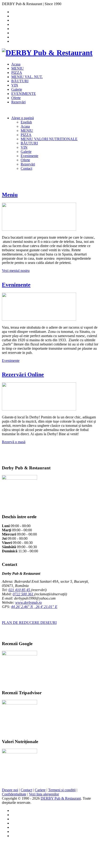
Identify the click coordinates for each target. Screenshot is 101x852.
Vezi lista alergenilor (44, 794)
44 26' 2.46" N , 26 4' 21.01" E (34, 607)
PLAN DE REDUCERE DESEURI (29, 623)
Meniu (10, 195)
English (26, 122)
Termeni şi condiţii (62, 790)
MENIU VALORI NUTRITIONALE (49, 139)
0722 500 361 (23, 594)
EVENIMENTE (23, 94)
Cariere (40, 790)
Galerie (16, 89)
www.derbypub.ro (28, 602)
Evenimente (29, 156)
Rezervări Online (23, 374)
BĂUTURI (19, 81)
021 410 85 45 (19, 590)
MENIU (17, 68)
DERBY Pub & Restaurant (61, 798)
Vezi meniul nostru (16, 271)
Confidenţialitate (14, 794)
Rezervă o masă (13, 442)
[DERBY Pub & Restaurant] (47, 52)
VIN (14, 85)
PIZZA (16, 73)
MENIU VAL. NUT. (27, 77)
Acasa (15, 64)
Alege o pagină (22, 118)
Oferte (16, 98)
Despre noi (10, 790)
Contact (26, 168)
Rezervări (18, 102)
